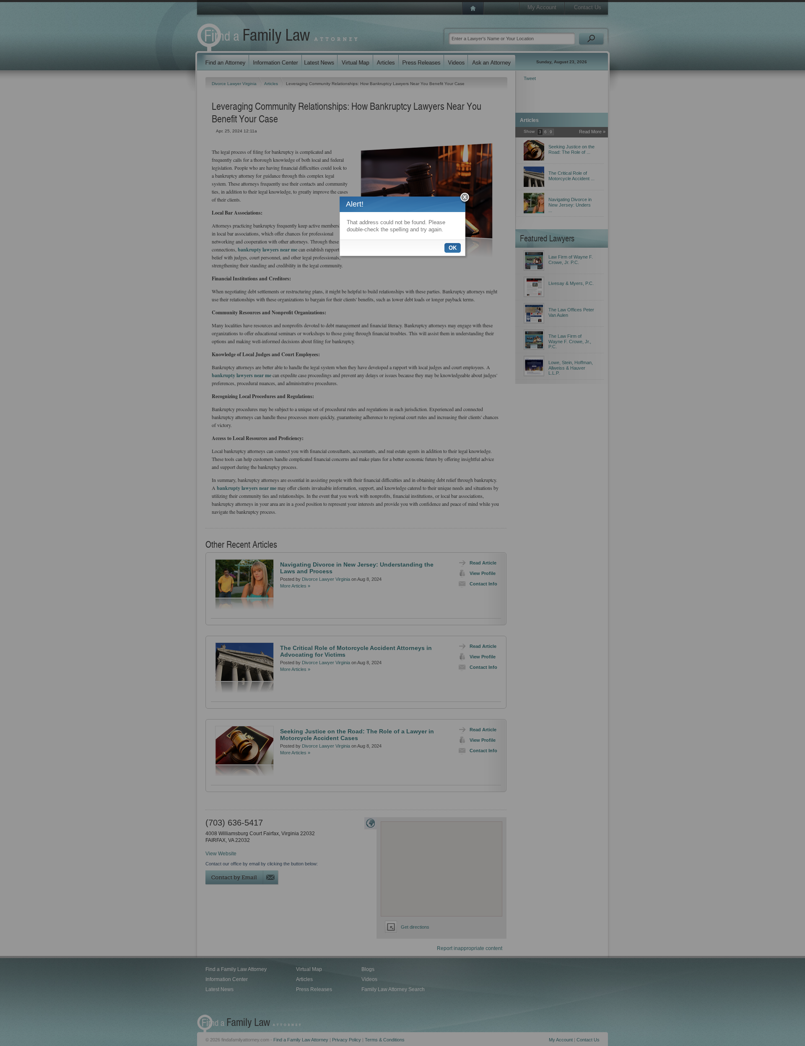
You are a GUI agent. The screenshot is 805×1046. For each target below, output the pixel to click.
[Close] (465, 198)
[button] (452, 248)
